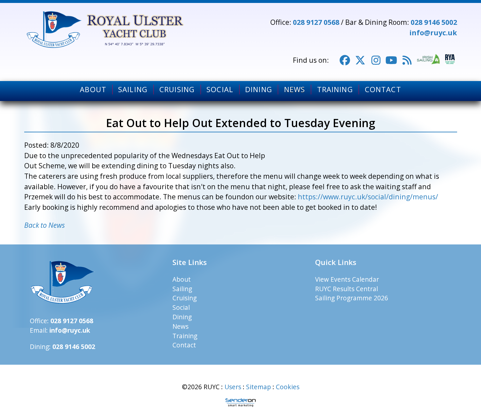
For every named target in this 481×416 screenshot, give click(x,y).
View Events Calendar (347, 279)
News (294, 89)
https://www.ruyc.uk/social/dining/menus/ (368, 196)
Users (232, 386)
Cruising (177, 89)
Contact (383, 89)
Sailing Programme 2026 (351, 297)
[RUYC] (106, 29)
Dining (258, 89)
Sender (240, 402)
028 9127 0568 (316, 22)
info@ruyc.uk (433, 32)
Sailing (133, 89)
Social (219, 89)
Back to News (44, 225)
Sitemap (258, 386)
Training (335, 89)
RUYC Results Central (346, 288)
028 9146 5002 (434, 22)
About (93, 89)
